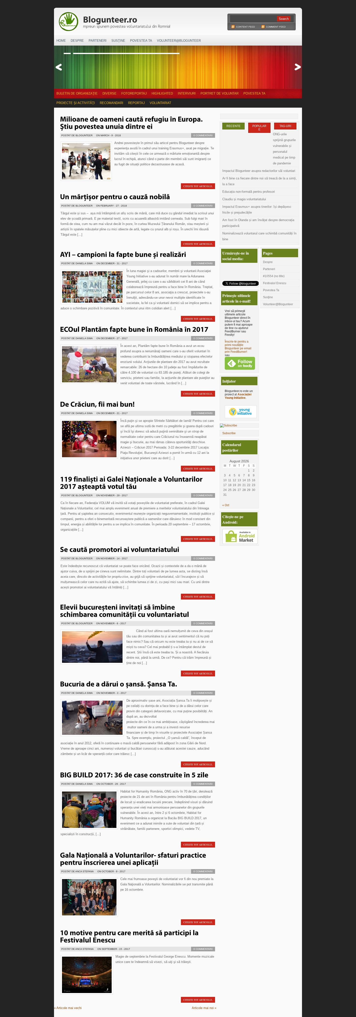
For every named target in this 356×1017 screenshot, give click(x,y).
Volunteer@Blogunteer (179, 40)
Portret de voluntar (220, 93)
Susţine (118, 40)
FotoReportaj (134, 93)
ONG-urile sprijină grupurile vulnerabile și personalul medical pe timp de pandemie (284, 148)
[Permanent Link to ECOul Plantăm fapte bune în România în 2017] (134, 329)
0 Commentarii (203, 135)
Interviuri (187, 93)
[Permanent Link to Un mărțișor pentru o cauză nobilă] (115, 196)
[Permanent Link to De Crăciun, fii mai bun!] (97, 403)
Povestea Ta (141, 40)
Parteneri (98, 40)
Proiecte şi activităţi (75, 103)
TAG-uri (285, 126)
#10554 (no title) (274, 276)
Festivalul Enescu (274, 283)
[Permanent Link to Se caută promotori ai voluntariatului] (119, 549)
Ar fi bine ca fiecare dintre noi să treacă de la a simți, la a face (259, 181)
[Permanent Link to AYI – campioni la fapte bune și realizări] (123, 254)
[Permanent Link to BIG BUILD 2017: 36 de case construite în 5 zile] (134, 774)
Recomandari (111, 103)
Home (61, 40)
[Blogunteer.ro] (148, 20)
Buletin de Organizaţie (77, 93)
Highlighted (162, 93)
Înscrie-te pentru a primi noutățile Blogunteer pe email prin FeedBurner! (238, 346)
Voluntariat (160, 103)
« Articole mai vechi (68, 1008)
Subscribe (229, 433)
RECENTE (233, 126)
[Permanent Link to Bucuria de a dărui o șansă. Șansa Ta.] (118, 683)
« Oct (225, 505)
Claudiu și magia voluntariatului (244, 199)
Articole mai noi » (204, 1008)
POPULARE (259, 127)
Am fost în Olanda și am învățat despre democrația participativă (258, 223)
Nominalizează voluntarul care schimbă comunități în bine (259, 236)
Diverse (109, 93)
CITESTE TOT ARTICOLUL (198, 186)
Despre (77, 40)
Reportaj (136, 103)
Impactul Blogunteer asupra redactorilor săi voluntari (258, 171)
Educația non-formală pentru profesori (248, 191)
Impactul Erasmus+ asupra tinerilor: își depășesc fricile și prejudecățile (256, 209)
